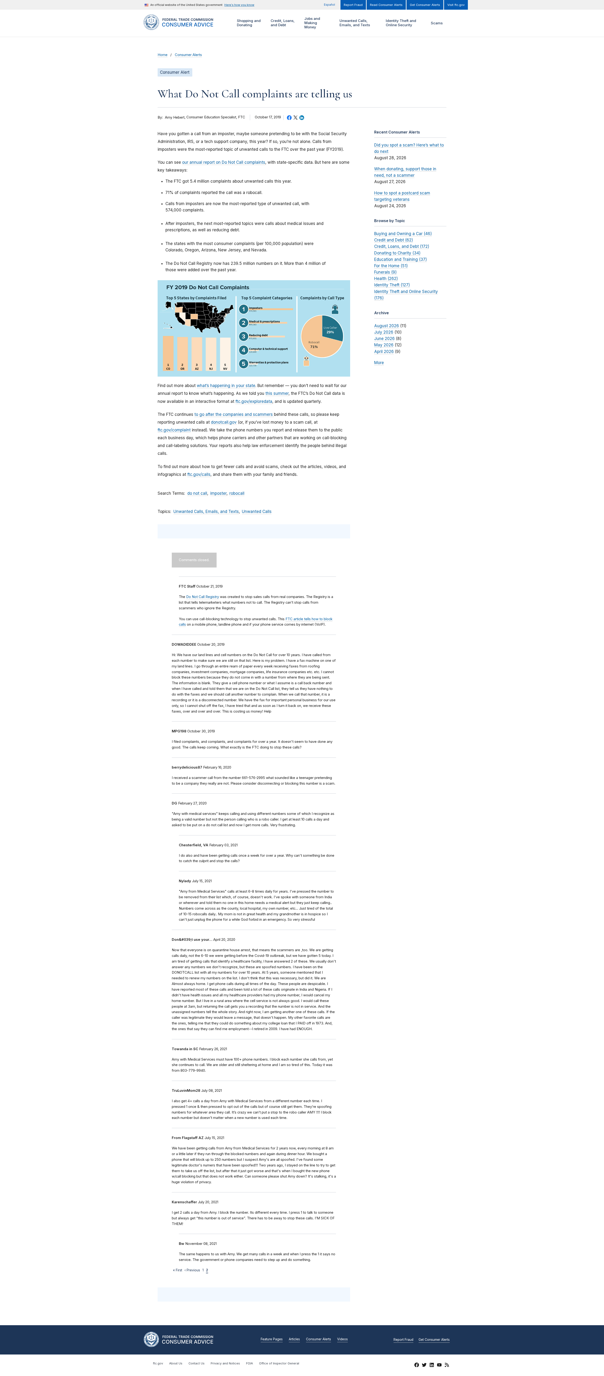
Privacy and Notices (225, 1363)
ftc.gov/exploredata (253, 401)
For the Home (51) (391, 265)
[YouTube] (439, 1365)
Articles (294, 1339)
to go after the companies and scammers (234, 414)
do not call (197, 493)
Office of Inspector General (279, 1363)
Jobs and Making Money (311, 22)
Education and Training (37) (400, 259)
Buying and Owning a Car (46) (403, 233)
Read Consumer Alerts (386, 5)
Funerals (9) (385, 272)
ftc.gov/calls (198, 474)
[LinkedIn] (431, 1365)
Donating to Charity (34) (397, 253)
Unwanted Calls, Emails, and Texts (354, 22)
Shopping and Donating (248, 22)
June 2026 (384, 338)
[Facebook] (416, 1365)
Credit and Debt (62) (393, 240)
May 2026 (384, 345)
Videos (342, 1339)
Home (163, 55)
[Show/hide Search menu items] (454, 23)
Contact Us (197, 1363)
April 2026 (384, 351)
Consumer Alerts (188, 55)
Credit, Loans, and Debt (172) (401, 246)
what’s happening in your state (226, 385)
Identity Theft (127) (392, 285)
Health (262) (386, 278)
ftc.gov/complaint (174, 430)
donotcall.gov (224, 422)
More (379, 362)
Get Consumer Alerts (425, 5)
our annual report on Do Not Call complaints (223, 162)
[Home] (184, 27)
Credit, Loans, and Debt (282, 22)
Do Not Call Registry (202, 597)
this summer (277, 393)
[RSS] (447, 1365)
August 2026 (386, 325)
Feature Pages (272, 1339)
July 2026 (383, 332)
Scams (437, 23)
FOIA (249, 1363)
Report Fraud (353, 5)
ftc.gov (158, 1363)
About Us (175, 1363)
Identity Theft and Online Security (400, 22)
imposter (218, 493)
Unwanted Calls (257, 511)
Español (329, 4)
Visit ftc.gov (456, 5)
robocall (236, 493)
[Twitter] (424, 1365)
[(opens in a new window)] (254, 328)
